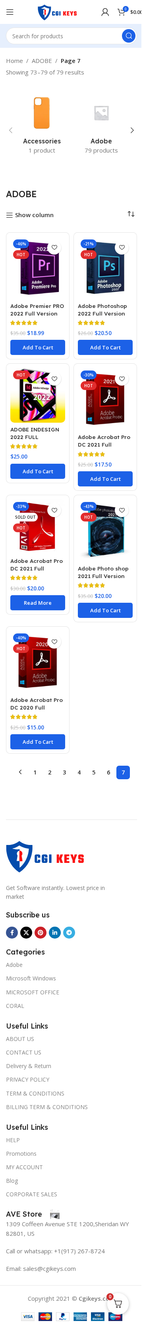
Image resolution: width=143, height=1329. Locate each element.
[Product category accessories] (42, 126)
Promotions (21, 1153)
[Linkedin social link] (55, 933)
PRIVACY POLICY (27, 1079)
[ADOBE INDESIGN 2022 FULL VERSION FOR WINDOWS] (37, 395)
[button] (11, 130)
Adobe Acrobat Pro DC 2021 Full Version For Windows (104, 448)
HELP (13, 1140)
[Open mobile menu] (10, 12)
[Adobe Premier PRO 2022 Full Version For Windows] (37, 268)
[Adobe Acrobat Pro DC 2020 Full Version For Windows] (37, 662)
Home (14, 61)
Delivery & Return (28, 1066)
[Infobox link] (33, 1214)
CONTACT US (23, 1052)
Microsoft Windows (31, 978)
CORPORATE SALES (31, 1194)
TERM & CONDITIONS (35, 1093)
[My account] (105, 12)
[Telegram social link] (69, 933)
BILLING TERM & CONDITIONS (47, 1107)
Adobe (14, 964)
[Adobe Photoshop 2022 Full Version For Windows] (105, 268)
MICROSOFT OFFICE (32, 992)
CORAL (15, 1005)
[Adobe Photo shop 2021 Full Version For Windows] (105, 530)
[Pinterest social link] (40, 933)
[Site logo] (57, 11)
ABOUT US (20, 1039)
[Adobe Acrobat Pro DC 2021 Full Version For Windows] (105, 399)
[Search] (128, 36)
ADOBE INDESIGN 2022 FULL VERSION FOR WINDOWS (34, 440)
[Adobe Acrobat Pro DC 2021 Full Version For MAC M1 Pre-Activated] (37, 527)
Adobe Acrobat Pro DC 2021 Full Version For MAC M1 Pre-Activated (37, 572)
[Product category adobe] (101, 126)
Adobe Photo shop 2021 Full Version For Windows (103, 576)
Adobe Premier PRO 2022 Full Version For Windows (37, 313)
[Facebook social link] (12, 933)
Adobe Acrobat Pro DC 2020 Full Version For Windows (36, 711)
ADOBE (42, 61)
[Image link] (45, 855)
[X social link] (26, 933)
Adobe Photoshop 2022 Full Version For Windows (102, 313)
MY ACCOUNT (24, 1167)
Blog (12, 1180)
